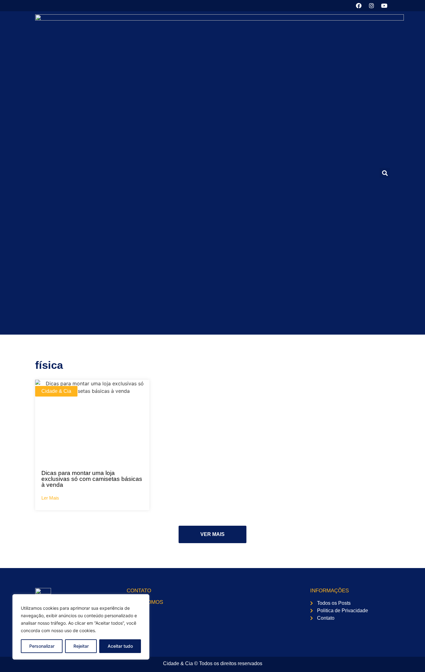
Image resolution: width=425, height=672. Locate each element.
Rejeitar (81, 646)
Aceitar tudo (120, 646)
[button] (385, 173)
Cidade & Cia (56, 391)
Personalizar (41, 646)
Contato (139, 591)
